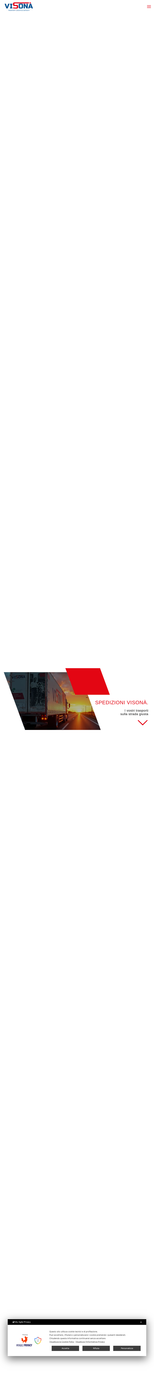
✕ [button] (141, 1322)
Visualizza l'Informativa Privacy (90, 1342)
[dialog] (77, 1337)
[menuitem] (148, 6)
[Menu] (148, 6)
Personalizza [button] (127, 1348)
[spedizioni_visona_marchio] (18, 6)
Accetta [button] (65, 1348)
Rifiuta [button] (96, 1348)
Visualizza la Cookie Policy (61, 1342)
